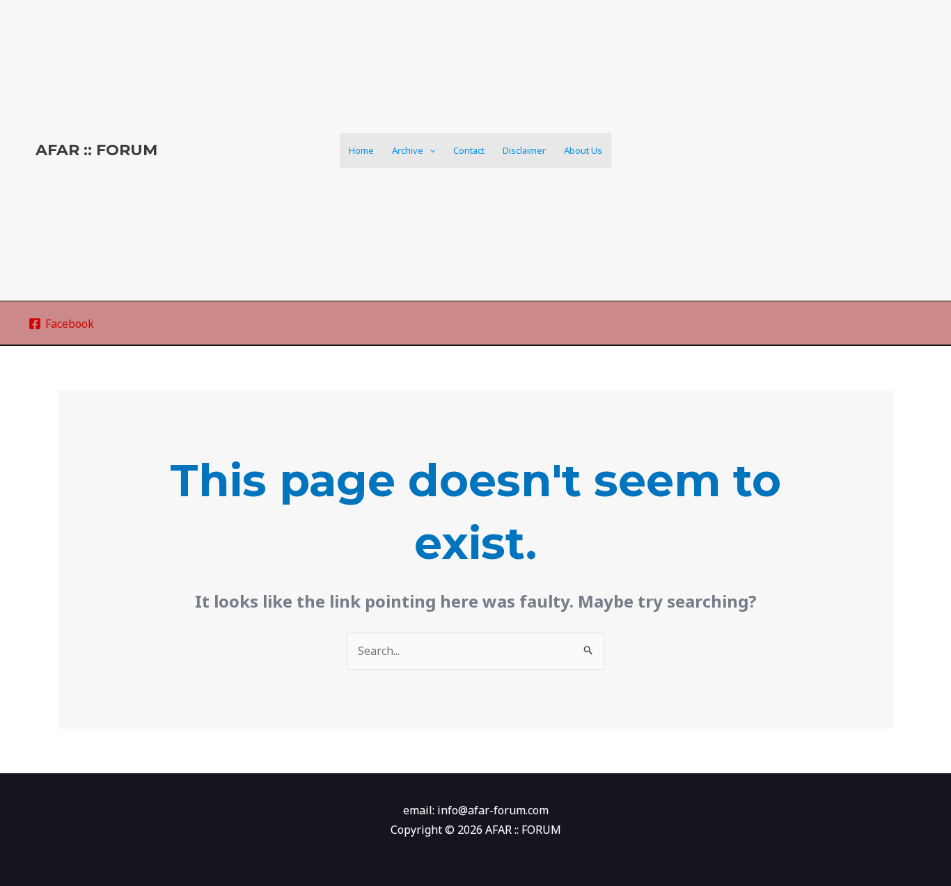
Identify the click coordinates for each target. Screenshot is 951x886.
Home (361, 150)
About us (583, 150)
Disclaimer (524, 150)
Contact (469, 150)
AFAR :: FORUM (96, 150)
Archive (407, 150)
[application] (429, 150)
